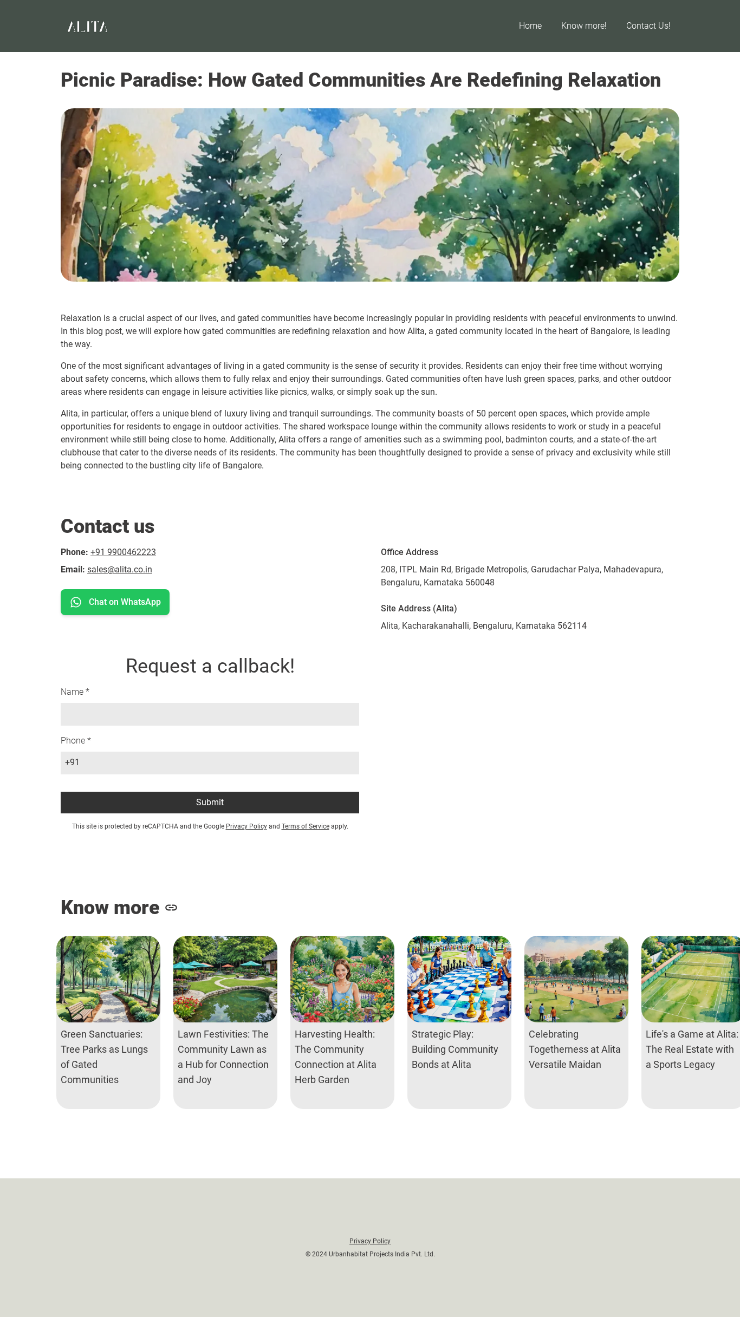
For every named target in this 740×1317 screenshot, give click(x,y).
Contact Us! (648, 26)
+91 (72, 762)
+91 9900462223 (123, 552)
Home (530, 26)
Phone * (76, 740)
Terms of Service (305, 826)
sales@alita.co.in (119, 569)
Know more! (584, 26)
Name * (75, 692)
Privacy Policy (246, 826)
